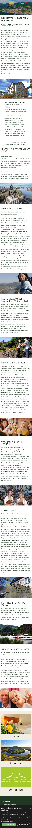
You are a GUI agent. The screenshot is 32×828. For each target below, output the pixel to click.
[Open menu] (22, 2)
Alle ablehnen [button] (23, 824)
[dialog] (16, 816)
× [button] (30, 808)
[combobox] (30, 807)
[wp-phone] (3, 3)
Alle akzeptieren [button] (9, 824)
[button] (16, 821)
